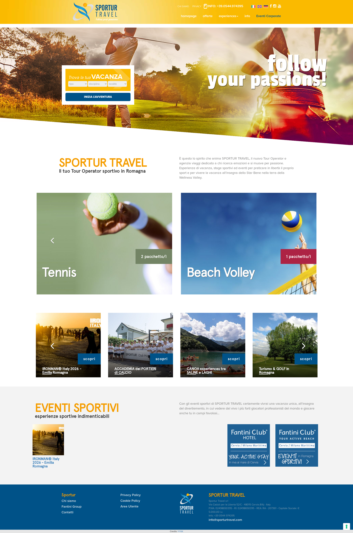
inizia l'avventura (98, 97)
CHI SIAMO (183, 6)
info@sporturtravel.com (225, 520)
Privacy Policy (130, 495)
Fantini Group (71, 507)
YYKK (180, 531)
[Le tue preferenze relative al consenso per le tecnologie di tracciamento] (346, 526)
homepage (189, 16)
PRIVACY (196, 6)
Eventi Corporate (268, 16)
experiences (227, 16)
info (247, 16)
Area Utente (129, 506)
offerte (208, 16)
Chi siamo (69, 501)
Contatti (67, 512)
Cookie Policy (130, 501)
